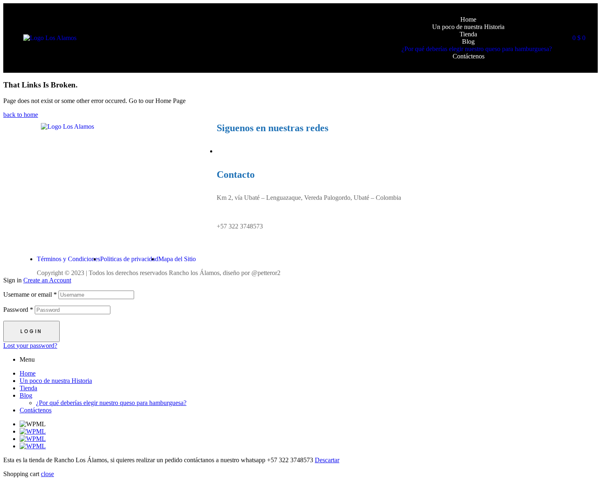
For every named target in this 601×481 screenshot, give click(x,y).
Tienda (28, 388)
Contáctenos (36, 410)
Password (18, 309)
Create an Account (47, 280)
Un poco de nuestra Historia (56, 380)
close (47, 473)
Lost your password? (30, 345)
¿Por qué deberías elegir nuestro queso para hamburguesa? (111, 402)
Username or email (30, 294)
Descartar (327, 459)
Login (31, 331)
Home (28, 373)
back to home (20, 114)
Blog (26, 395)
